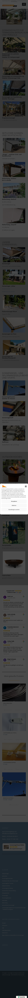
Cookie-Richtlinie (8, 512)
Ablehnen (14, 505)
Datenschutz (15, 512)
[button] (26, 486)
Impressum (20, 512)
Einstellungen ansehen (14, 509)
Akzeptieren (14, 501)
